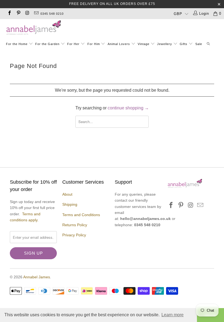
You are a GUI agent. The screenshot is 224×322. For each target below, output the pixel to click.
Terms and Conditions (81, 215)
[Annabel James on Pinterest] (18, 13)
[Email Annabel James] (35, 13)
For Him (93, 44)
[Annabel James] (114, 28)
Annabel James (36, 277)
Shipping (69, 204)
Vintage (144, 44)
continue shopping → (128, 108)
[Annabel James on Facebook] (9, 13)
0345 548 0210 (52, 13)
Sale (198, 44)
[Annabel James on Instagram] (27, 13)
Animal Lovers (119, 44)
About (67, 194)
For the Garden (48, 44)
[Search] (209, 44)
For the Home (17, 44)
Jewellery (165, 44)
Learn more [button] (172, 314)
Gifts (183, 44)
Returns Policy (74, 225)
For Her (73, 44)
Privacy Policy (74, 235)
